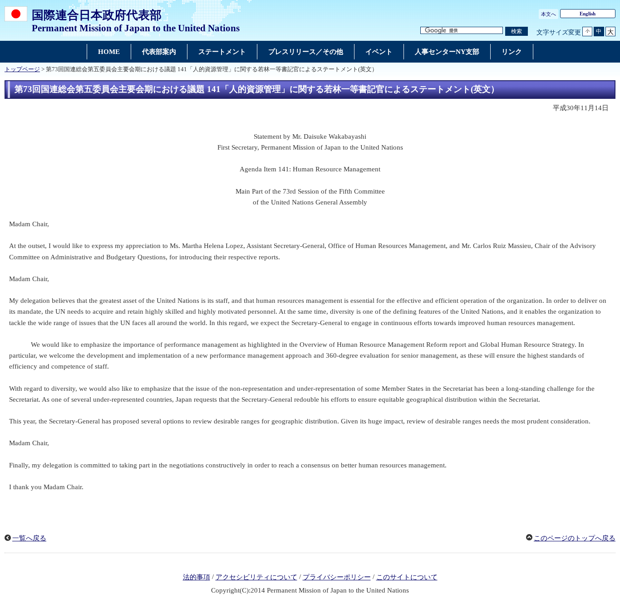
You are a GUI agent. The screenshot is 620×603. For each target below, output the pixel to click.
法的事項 (196, 577)
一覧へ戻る (29, 538)
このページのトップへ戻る (574, 538)
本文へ (548, 14)
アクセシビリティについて (256, 577)
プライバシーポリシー (337, 577)
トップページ (22, 69)
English (587, 13)
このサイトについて (407, 577)
